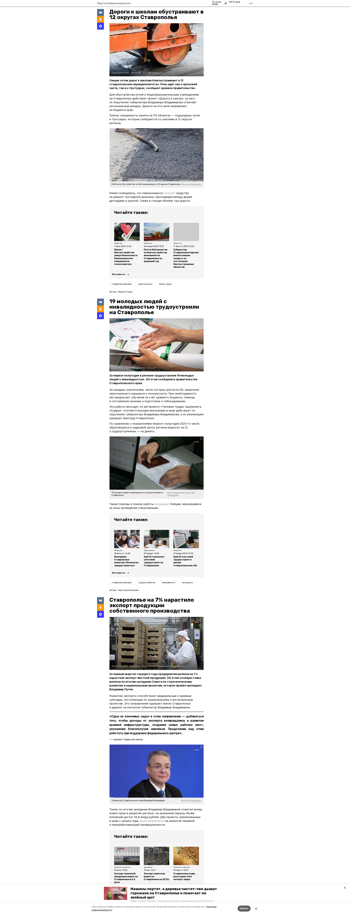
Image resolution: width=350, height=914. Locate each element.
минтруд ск (187, 582)
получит (169, 193)
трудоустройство (146, 582)
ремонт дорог (165, 284)
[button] (115, 893)
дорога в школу (145, 284)
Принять (244, 908)
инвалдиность (168, 582)
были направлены (152, 821)
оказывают (161, 504)
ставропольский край (122, 284)
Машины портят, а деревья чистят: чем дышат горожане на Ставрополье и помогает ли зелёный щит (173, 893)
